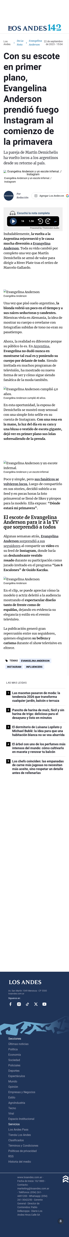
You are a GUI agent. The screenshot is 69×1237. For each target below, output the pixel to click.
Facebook (10, 1004)
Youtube (44, 1004)
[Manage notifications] (61, 1221)
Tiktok (27, 1004)
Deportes (13, 1070)
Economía (14, 1054)
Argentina (41, 346)
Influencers (34, 666)
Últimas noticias (18, 1044)
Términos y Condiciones (23, 1145)
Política (13, 1049)
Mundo (12, 1081)
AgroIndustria (16, 1103)
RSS (11, 1156)
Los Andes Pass (18, 1129)
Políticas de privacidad (22, 1151)
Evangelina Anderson (35, 660)
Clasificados (16, 1140)
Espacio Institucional (21, 1119)
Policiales (14, 1065)
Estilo (11, 1097)
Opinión (13, 1086)
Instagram (14, 666)
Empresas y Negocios (21, 1092)
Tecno (12, 1108)
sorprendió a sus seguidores (31, 541)
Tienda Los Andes (19, 1135)
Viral (11, 1113)
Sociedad (14, 1060)
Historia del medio (19, 1161)
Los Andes (7, 43)
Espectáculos (16, 1076)
